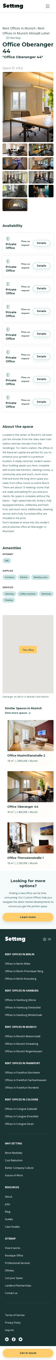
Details (41, 243)
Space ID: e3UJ (12, 68)
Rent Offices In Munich (19, 28)
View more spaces (16, 713)
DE (49, 939)
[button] (47, 6)
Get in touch (28, 1353)
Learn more (28, 917)
